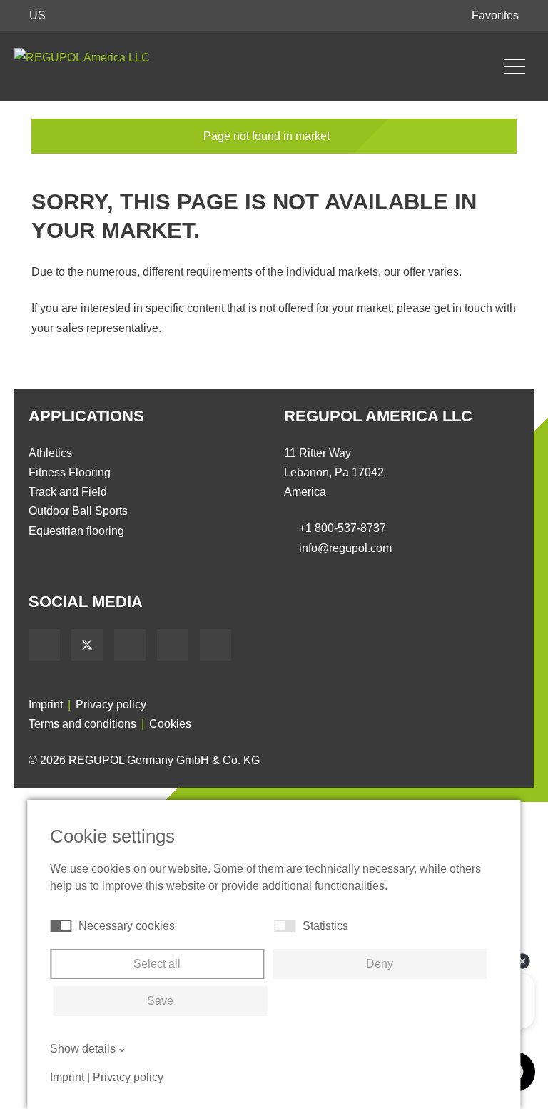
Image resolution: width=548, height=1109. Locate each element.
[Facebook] (44, 645)
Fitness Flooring (70, 472)
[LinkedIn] (172, 645)
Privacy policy (111, 704)
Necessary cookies (126, 926)
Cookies (170, 724)
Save (160, 1001)
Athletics (50, 453)
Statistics (325, 926)
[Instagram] (215, 645)
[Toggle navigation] (514, 66)
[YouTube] (130, 645)
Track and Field (68, 492)
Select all (157, 964)
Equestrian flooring (76, 531)
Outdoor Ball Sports (78, 511)
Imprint (46, 704)
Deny (379, 964)
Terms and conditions (82, 724)
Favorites (497, 15)
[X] (87, 645)
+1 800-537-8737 (342, 528)
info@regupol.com (345, 548)
